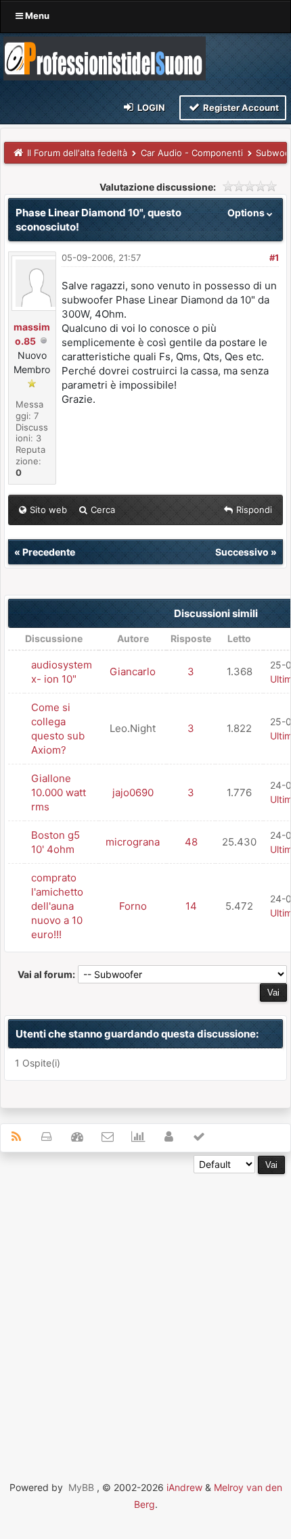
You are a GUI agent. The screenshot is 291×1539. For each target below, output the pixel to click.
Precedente (48, 552)
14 (191, 906)
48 (191, 841)
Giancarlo (133, 671)
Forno (133, 906)
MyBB (81, 1487)
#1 (274, 257)
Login (150, 107)
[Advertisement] (145, 1319)
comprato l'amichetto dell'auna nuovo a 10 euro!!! (57, 906)
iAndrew (184, 1487)
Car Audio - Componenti (192, 152)
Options (247, 212)
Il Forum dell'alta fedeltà (77, 152)
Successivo (242, 552)
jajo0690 (133, 792)
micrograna (133, 841)
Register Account (240, 107)
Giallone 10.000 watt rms (58, 792)
